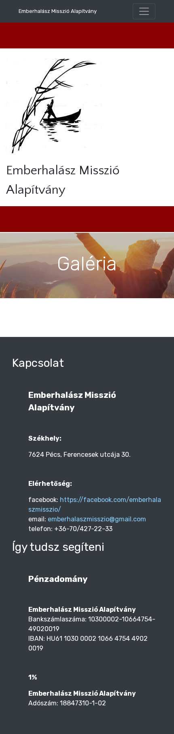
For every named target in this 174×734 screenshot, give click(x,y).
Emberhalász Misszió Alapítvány (58, 11)
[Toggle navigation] (144, 11)
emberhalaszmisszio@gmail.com (97, 519)
